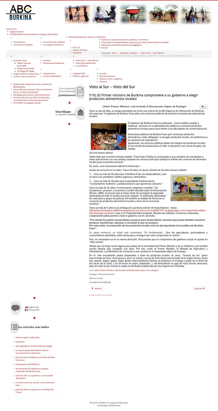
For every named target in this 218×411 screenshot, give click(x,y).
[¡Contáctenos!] (69, 92)
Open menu (11, 29)
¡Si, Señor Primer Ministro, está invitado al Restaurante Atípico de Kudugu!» (124, 270)
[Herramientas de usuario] (204, 106)
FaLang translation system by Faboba (100, 295)
